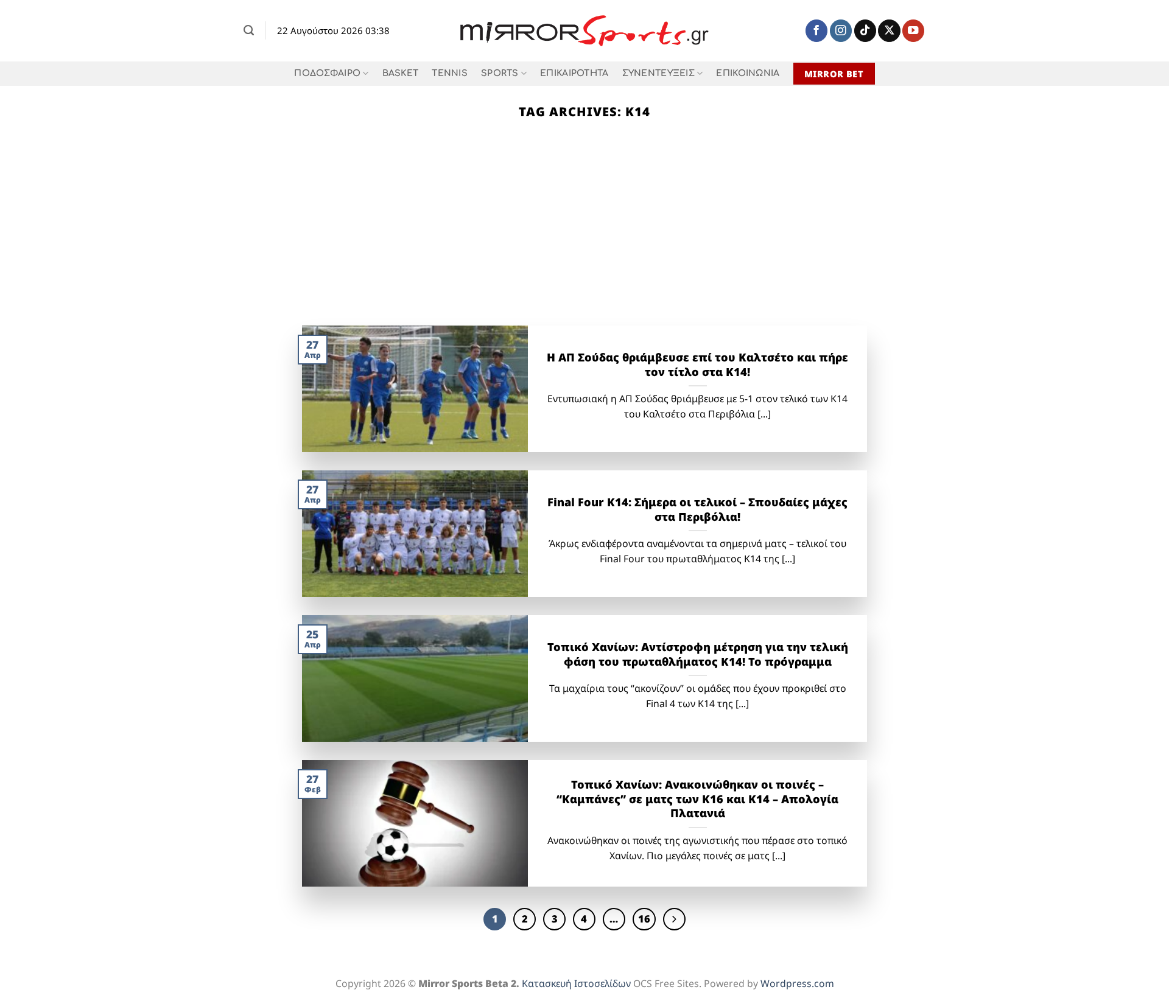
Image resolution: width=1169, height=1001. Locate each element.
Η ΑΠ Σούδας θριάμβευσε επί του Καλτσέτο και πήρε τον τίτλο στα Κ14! (697, 365)
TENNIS (450, 73)
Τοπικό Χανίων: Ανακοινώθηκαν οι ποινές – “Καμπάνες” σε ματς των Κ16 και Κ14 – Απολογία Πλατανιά (697, 799)
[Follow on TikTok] (865, 30)
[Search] (249, 30)
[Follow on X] (889, 30)
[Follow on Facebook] (816, 30)
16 (644, 919)
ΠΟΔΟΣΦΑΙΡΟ (327, 73)
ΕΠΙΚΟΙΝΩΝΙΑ (747, 73)
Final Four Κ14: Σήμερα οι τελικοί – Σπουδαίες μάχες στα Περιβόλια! (697, 509)
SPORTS (500, 73)
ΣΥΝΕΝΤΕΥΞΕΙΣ (658, 73)
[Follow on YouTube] (913, 30)
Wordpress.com (797, 983)
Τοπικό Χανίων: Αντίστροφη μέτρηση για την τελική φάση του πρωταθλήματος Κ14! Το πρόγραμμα (697, 654)
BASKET (400, 73)
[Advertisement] (584, 234)
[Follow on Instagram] (841, 30)
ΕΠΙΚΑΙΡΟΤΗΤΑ (574, 73)
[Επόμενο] (674, 919)
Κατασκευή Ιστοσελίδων (576, 983)
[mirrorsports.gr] (584, 31)
